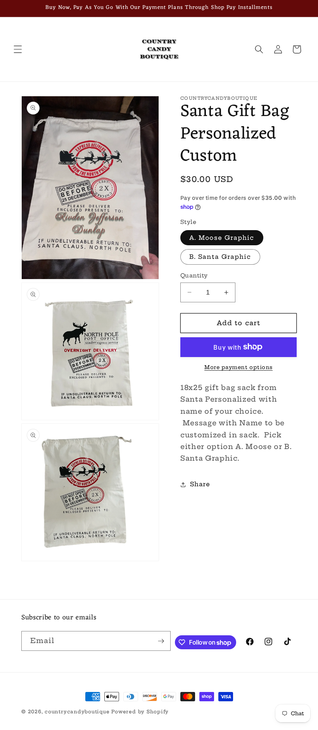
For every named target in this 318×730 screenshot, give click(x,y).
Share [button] (200, 484)
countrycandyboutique (77, 711)
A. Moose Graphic (221, 237)
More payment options (238, 367)
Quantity (194, 275)
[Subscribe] (161, 641)
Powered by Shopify (140, 711)
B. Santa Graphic (220, 256)
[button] (18, 49)
